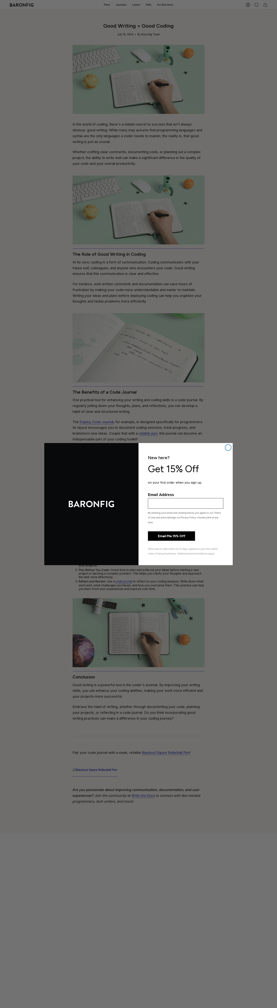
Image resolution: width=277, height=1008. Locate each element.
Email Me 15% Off (171, 536)
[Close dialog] (228, 448)
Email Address (161, 495)
